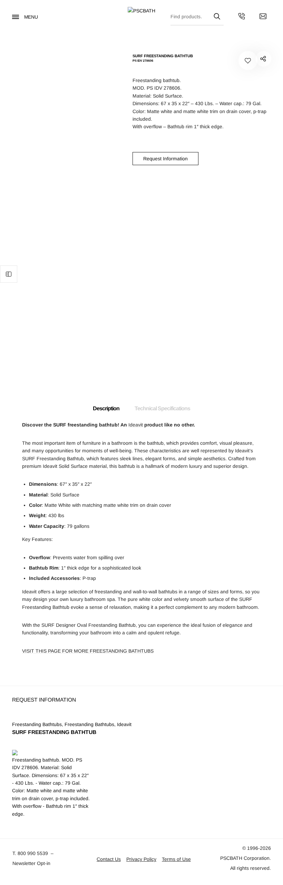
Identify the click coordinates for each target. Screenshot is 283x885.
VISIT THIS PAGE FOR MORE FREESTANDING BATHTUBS (88, 651)
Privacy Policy (141, 859)
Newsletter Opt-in (31, 863)
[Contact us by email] (263, 17)
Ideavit (135, 425)
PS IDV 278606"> (263, 59)
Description (106, 408)
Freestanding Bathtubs (37, 724)
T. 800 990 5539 (30, 853)
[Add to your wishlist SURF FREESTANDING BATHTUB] (247, 60)
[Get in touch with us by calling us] (241, 17)
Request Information (165, 158)
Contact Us (109, 859)
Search (217, 15)
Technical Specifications (162, 408)
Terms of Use (176, 859)
